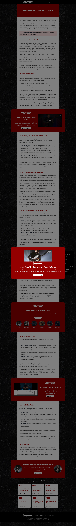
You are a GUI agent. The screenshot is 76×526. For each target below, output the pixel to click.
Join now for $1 (38, 275)
